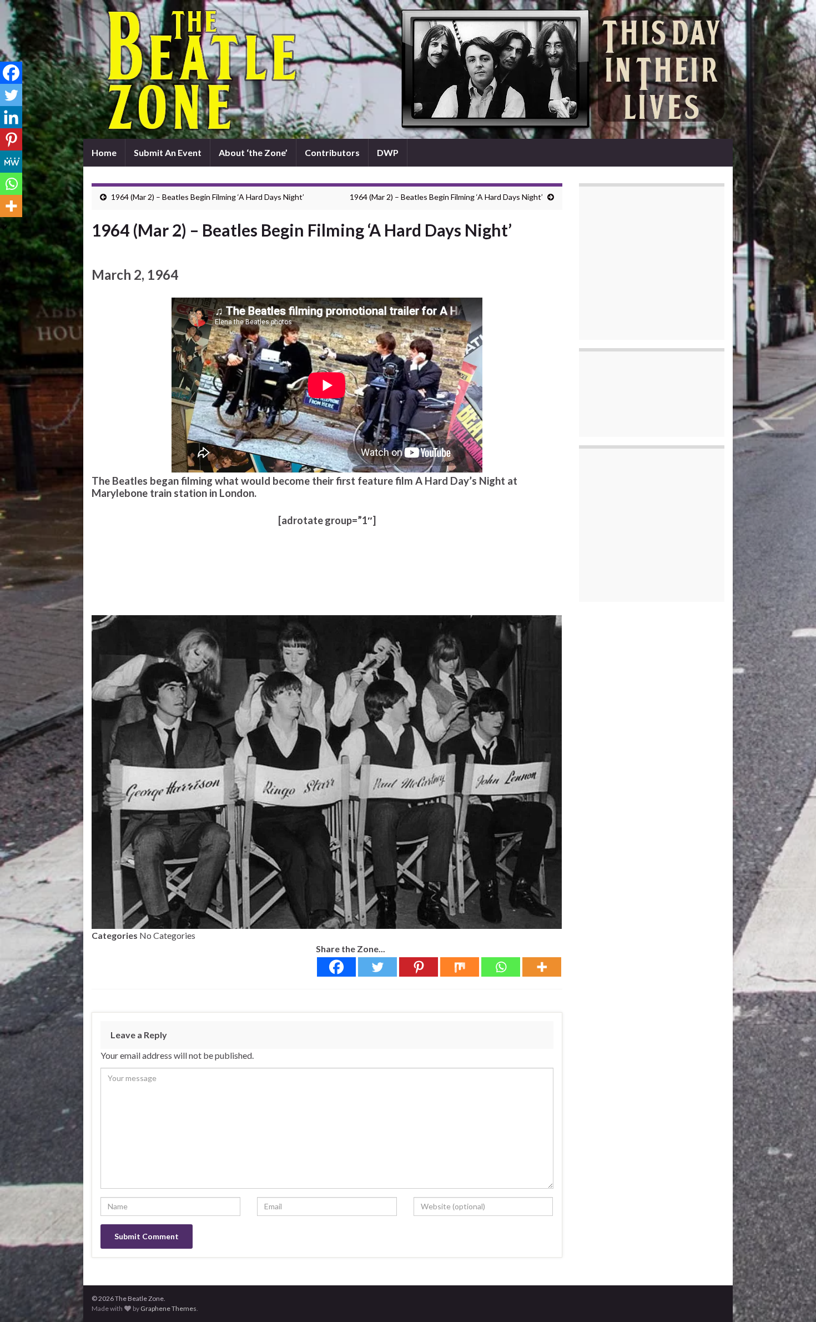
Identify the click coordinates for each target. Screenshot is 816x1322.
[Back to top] (791, 1297)
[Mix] (459, 967)
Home (104, 152)
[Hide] (4, 227)
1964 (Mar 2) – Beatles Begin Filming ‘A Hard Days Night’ (207, 197)
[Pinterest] (418, 967)
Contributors (332, 152)
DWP (388, 152)
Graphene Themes (168, 1308)
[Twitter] (377, 967)
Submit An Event (168, 152)
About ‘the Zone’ (253, 152)
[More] (541, 967)
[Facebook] (336, 967)
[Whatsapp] (500, 967)
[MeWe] (11, 161)
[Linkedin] (11, 117)
